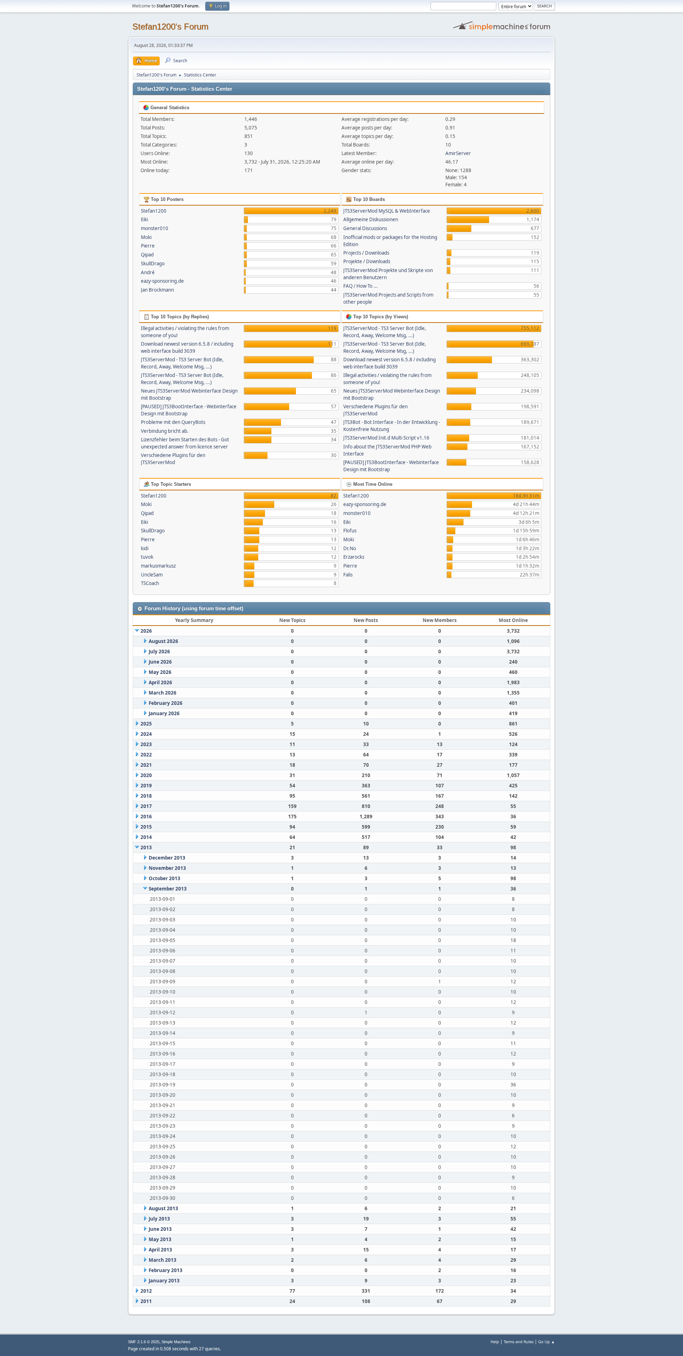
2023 (146, 744)
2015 (146, 827)
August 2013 (163, 1208)
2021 (146, 765)
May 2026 (160, 672)
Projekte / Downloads (366, 261)
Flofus (349, 530)
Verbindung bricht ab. (165, 431)
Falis (348, 574)
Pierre (148, 246)
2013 (146, 847)
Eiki (144, 219)
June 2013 (160, 1229)
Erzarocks (353, 557)
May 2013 (160, 1239)
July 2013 (159, 1219)
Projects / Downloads (366, 253)
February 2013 (165, 1270)
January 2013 (164, 1280)
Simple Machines (176, 1342)
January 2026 (164, 713)
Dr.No (349, 548)
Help (495, 1341)
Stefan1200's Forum (170, 26)
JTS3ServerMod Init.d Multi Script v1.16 (386, 438)
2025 (146, 723)
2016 (146, 816)
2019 (146, 785)
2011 (146, 1301)
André (148, 272)
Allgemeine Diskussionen (370, 219)
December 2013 (167, 858)
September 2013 (168, 889)
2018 (146, 796)
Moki (146, 237)
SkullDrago (153, 263)
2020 (146, 775)
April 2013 (160, 1249)
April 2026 (160, 682)
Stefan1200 (153, 211)
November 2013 (167, 868)
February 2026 (165, 703)
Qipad (147, 254)
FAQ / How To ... (360, 286)
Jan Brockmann (157, 290)
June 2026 (160, 662)
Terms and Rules (519, 1341)
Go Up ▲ (546, 1341)
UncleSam (152, 574)
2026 (146, 631)
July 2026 (159, 651)
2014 (146, 837)
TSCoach (150, 583)
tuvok (147, 557)
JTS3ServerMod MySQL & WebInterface (386, 211)
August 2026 (163, 641)
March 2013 (162, 1260)
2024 (146, 734)
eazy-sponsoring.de (162, 281)
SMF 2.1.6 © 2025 (143, 1342)
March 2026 (162, 693)
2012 (146, 1291)
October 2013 (164, 878)
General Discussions (365, 228)
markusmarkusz (158, 566)
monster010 (154, 228)
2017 (146, 806)
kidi (144, 548)
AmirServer (458, 153)
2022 (146, 754)
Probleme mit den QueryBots (173, 422)
